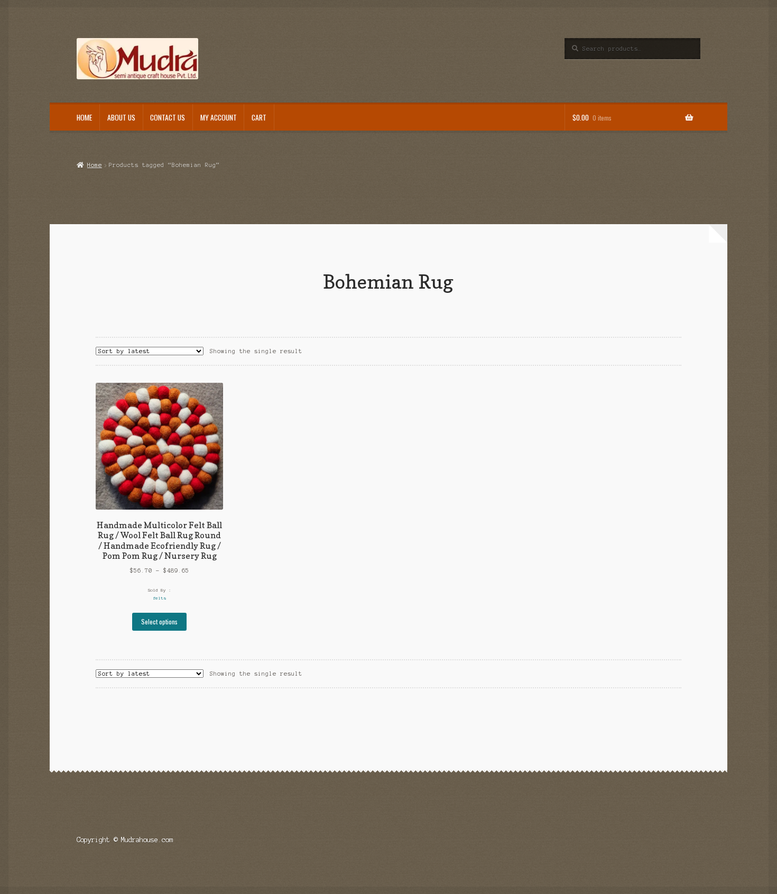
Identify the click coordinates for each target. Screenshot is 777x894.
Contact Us (167, 117)
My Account (218, 117)
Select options (159, 621)
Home (84, 117)
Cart (259, 117)
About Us (121, 117)
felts (159, 598)
